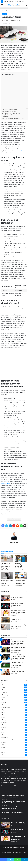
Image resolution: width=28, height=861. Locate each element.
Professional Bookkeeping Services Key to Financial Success (20, 566)
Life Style (4, 692)
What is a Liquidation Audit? (10, 109)
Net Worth (5, 737)
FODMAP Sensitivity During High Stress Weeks (18, 625)
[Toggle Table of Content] (26, 107)
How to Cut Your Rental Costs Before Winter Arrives (17, 597)
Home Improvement (7, 740)
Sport (3, 732)
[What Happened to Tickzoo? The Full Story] (5, 672)
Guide (3, 687)
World (3, 752)
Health (4, 702)
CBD (3, 745)
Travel (3, 712)
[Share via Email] (24, 525)
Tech (3, 690)
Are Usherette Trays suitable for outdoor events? (7, 582)
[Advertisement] (14, 90)
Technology (5, 695)
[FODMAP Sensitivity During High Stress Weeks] (5, 627)
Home (4, 11)
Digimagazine (16, 847)
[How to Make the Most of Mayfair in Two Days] (5, 620)
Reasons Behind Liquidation (10, 111)
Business (9, 11)
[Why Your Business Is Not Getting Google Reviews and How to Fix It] (5, 613)
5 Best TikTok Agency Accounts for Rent (17, 604)
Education (4, 722)
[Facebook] (3, 525)
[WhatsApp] (21, 525)
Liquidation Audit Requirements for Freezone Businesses (15, 115)
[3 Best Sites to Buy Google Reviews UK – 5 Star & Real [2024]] (21, 575)
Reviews (4, 725)
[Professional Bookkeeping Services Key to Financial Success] (21, 558)
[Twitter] (6, 525)
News (3, 697)
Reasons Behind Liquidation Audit (11, 113)
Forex (3, 755)
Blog (3, 700)
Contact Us (15, 852)
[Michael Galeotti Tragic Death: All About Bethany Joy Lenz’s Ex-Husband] (5, 657)
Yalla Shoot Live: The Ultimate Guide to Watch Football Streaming (18, 664)
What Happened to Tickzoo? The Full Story (17, 670)
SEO (3, 735)
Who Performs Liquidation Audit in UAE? (13, 118)
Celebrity (4, 705)
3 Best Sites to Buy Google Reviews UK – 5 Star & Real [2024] (20, 582)
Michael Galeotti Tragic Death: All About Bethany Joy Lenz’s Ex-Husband (18, 656)
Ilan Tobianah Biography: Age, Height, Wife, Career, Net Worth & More (18, 649)
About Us (9, 852)
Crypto (4, 710)
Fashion (4, 715)
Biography (4, 720)
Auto (3, 730)
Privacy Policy (22, 852)
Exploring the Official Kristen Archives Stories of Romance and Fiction (18, 641)
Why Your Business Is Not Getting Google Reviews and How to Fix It (18, 612)
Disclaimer (14, 855)
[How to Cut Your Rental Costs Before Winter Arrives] (5, 598)
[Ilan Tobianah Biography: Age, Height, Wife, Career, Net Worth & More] (5, 649)
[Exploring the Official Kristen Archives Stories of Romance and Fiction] (5, 642)
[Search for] (26, 5)
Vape (3, 750)
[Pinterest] (13, 525)
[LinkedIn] (10, 525)
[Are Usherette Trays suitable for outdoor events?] (7, 575)
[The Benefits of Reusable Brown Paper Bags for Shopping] (7, 558)
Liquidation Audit (14, 519)
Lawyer (4, 742)
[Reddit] (17, 525)
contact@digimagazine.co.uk (16, 786)
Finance (4, 727)
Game (3, 717)
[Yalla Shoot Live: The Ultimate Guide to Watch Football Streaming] (5, 665)
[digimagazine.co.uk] (14, 5)
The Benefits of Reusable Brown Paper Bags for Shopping (5, 566)
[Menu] (2, 5)
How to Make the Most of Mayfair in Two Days (18, 618)
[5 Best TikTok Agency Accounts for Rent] (5, 606)
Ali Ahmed (6, 20)
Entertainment (6, 707)
